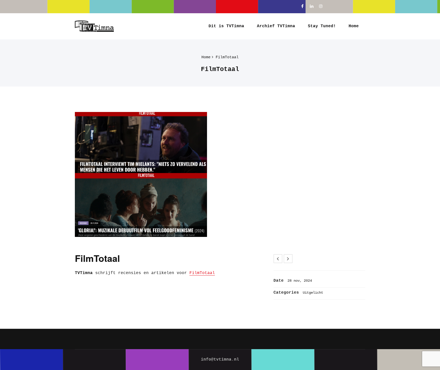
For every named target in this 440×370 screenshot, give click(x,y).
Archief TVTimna (276, 26)
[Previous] (277, 258)
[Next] (288, 258)
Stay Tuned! (322, 26)
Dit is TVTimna (226, 26)
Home (354, 26)
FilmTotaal (227, 57)
